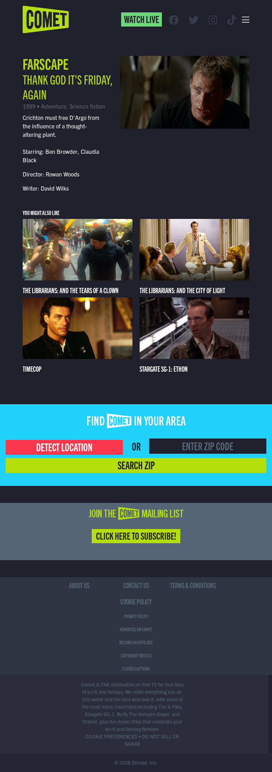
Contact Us (136, 585)
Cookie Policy (136, 601)
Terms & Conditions (193, 585)
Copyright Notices (136, 655)
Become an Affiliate (136, 642)
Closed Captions (136, 668)
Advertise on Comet (136, 629)
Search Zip (136, 464)
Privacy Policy (136, 616)
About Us (79, 585)
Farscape (45, 63)
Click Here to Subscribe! (136, 535)
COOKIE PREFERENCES (111, 736)
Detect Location (64, 446)
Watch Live (141, 18)
